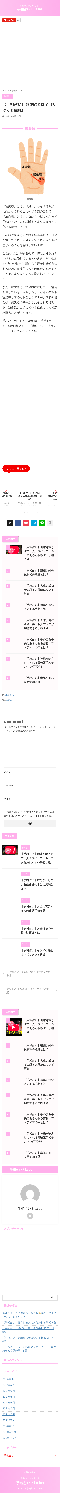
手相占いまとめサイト (30, 1478)
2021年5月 (8, 1396)
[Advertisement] (30, 56)
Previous (5, 491)
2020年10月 (9, 1437)
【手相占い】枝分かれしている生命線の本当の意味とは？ (37, 884)
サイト (7, 798)
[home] (30, 1216)
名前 (7, 772)
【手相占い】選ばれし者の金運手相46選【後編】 (28, 1330)
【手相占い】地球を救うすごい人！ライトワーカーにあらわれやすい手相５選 (37, 858)
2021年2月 (8, 1414)
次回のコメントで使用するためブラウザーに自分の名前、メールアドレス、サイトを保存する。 (29, 813)
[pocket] (26, 523)
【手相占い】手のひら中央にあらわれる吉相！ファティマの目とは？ (39, 643)
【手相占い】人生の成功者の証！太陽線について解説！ (39, 589)
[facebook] (18, 523)
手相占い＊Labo (30, 9)
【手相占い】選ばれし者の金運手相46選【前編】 (23, 496)
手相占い (9, 695)
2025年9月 (9, 1379)
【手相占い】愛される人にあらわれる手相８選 (29, 1322)
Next (55, 491)
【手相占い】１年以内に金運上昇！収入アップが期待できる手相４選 (39, 624)
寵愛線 (9, 700)
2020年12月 (9, 1426)
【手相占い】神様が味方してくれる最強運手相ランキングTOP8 (39, 662)
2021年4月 (8, 1402)
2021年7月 (8, 1384)
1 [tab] (24, 512)
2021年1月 (8, 1420)
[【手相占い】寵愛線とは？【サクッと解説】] (34, 523)
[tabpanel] (23, 492)
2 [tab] (27, 512)
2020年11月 (9, 1432)
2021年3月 (8, 1408)
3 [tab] (30, 512)
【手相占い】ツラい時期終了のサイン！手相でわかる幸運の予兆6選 (29, 1348)
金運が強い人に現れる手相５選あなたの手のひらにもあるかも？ (29, 1314)
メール (8, 785)
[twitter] (10, 523)
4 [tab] (34, 512)
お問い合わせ (30, 1472)
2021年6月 (8, 1390)
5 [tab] (37, 512)
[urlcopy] (50, 523)
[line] (42, 523)
